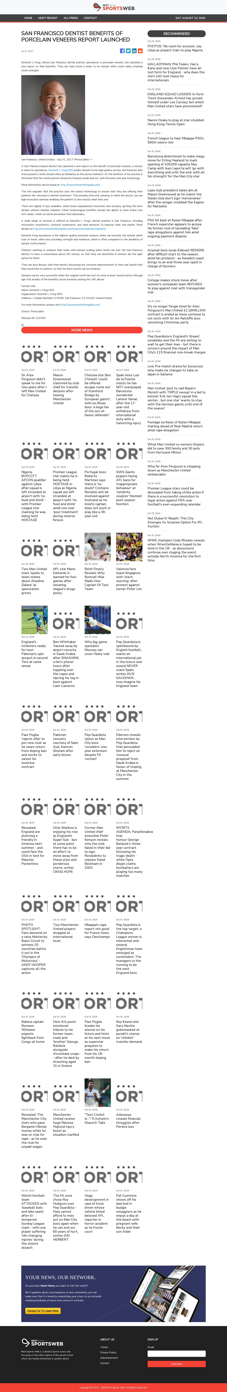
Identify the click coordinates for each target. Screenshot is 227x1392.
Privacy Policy (108, 1352)
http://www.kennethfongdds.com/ (80, 185)
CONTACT (90, 18)
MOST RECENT (48, 18)
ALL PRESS (71, 18)
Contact (104, 1363)
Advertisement (109, 1358)
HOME (28, 18)
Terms (104, 1347)
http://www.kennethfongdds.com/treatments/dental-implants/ (69, 229)
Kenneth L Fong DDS (61, 170)
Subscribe (176, 1364)
